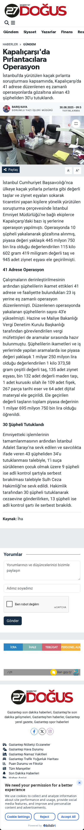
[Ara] (7, 23)
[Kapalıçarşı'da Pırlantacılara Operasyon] (42, 140)
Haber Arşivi (17, 778)
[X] (42, 731)
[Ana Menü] (13, 23)
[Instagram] (50, 731)
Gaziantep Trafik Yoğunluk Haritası (34, 759)
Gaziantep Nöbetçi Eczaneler (29, 745)
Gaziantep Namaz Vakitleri (28, 754)
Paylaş (13, 170)
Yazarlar (48, 32)
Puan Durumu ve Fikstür (26, 764)
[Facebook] (34, 731)
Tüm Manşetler (19, 769)
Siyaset (29, 32)
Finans (67, 32)
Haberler (10, 44)
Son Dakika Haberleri (24, 773)
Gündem (10, 32)
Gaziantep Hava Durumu (26, 749)
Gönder (13, 621)
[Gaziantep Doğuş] (35, 10)
